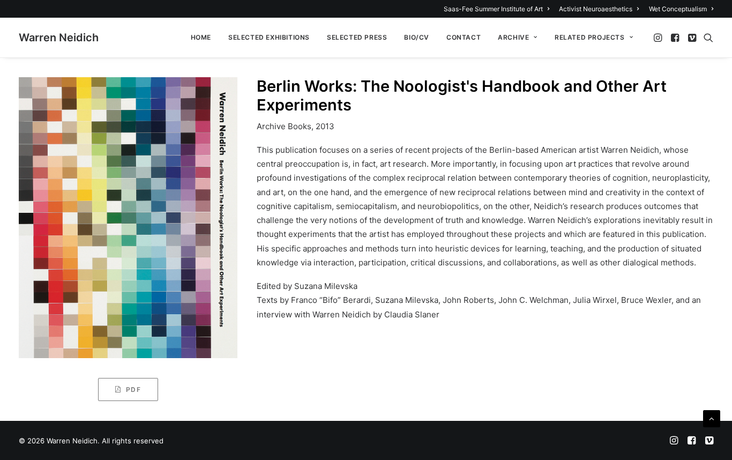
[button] (659, 37)
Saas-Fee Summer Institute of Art (493, 9)
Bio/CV (416, 37)
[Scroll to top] (711, 418)
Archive (513, 37)
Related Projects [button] (590, 37)
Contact (463, 37)
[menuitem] (498, 9)
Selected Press (357, 37)
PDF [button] (133, 389)
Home (201, 37)
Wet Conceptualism (678, 9)
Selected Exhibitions (269, 37)
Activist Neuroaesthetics (595, 9)
